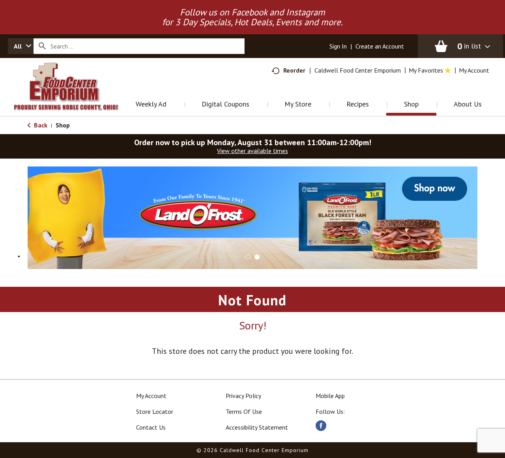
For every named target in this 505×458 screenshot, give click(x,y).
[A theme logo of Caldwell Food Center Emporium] (74, 96)
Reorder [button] (294, 70)
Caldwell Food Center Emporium (357, 70)
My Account (151, 396)
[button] (252, 217)
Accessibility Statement (257, 427)
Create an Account (379, 46)
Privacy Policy (243, 396)
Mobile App (330, 396)
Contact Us (151, 427)
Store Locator (154, 411)
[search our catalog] (42, 46)
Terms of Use (244, 411)
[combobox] (21, 46)
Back (39, 125)
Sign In (338, 46)
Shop (63, 125)
